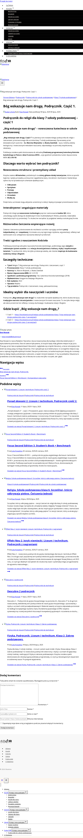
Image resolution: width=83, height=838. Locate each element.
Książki (7, 751)
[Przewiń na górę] (2, 781)
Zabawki (10, 36)
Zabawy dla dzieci (14, 33)
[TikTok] (6, 61)
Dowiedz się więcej (36, 426)
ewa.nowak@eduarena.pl (11, 337)
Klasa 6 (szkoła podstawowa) (18, 484)
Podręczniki (29, 395)
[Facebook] (1, 61)
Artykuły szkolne (14, 48)
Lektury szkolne (13, 19)
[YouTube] (9, 61)
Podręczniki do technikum (44, 395)
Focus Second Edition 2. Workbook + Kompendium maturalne (23, 377)
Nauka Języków (13, 45)
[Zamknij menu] (0, 785)
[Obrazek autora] (9, 112)
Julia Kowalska (17, 451)
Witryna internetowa (35, 719)
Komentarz (43, 704)
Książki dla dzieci (13, 17)
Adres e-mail (32, 714)
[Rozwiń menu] (2, 83)
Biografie (11, 14)
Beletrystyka (12, 11)
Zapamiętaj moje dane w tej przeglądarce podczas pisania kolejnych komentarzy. (32, 723)
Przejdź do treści (6, 1)
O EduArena (11, 56)
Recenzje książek (13, 25)
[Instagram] (3, 61)
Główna (9, 5)
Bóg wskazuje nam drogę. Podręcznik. (14, 370)
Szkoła (7, 756)
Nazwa (30, 709)
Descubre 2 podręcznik (21, 591)
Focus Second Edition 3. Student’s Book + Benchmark (39, 445)
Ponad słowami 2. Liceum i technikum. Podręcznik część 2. (42, 401)
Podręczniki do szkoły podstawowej (20, 53)
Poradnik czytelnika (14, 22)
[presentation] (43, 389)
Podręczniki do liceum (15, 395)
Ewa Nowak (24, 112)
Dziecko (8, 754)
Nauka (10, 39)
